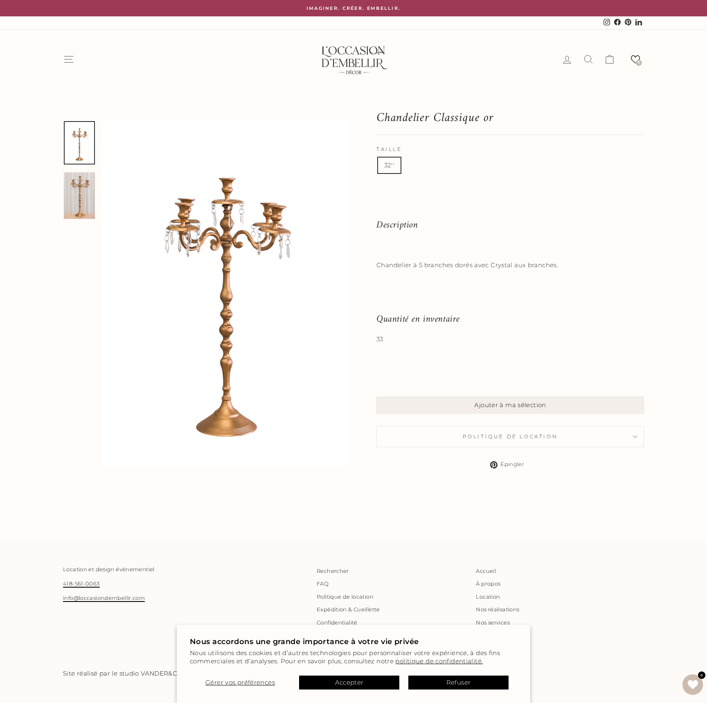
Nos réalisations (497, 609)
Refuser (458, 682)
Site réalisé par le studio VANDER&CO (122, 673)
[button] (635, 59)
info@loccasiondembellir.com (104, 598)
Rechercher (333, 571)
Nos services (493, 623)
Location (488, 597)
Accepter (349, 682)
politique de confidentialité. (439, 661)
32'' (389, 165)
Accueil (486, 571)
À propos (488, 584)
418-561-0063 (81, 584)
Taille (389, 149)
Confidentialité (337, 623)
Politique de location (510, 436)
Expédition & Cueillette (348, 609)
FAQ (323, 584)
